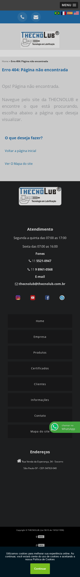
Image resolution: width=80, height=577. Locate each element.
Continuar (40, 568)
